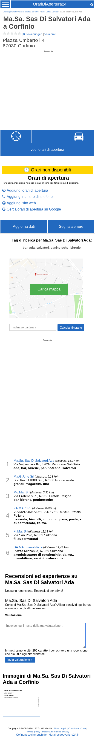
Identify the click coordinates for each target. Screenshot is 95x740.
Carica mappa (48, 289)
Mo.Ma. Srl (21, 492)
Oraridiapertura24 (10, 12)
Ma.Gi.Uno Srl (24, 476)
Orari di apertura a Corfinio (28, 12)
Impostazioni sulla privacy (55, 731)
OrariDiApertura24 (49, 4)
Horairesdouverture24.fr (64, 734)
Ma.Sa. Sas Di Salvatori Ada (34, 460)
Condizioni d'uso (77, 728)
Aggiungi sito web (21, 203)
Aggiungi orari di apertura (27, 190)
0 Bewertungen (32, 34)
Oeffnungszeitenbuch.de (31, 734)
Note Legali (60, 728)
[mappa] (78, 136)
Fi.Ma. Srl (21, 531)
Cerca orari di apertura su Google (34, 209)
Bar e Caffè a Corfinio (49, 12)
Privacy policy (33, 731)
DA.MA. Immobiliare (28, 547)
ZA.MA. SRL (23, 508)
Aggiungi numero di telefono (30, 196)
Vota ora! (49, 34)
